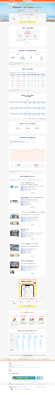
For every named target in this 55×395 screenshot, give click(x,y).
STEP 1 (13, 17)
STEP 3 (29, 17)
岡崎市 (34, 340)
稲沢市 (40, 339)
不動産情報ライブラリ (19, 63)
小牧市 (23, 342)
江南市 (17, 342)
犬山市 (17, 340)
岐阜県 (17, 349)
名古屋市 (11, 335)
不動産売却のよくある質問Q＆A (35, 367)
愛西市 (17, 339)
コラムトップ (10, 367)
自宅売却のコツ (23, 367)
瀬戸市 (34, 342)
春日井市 (17, 341)
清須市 (40, 341)
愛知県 (29, 349)
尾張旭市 (41, 340)
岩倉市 (23, 340)
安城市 (29, 339)
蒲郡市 (29, 341)
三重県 (34, 349)
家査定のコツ (26, 367)
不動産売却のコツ (19, 367)
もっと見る (27, 131)
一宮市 (34, 339)
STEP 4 (37, 17)
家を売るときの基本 (14, 367)
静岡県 (23, 349)
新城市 (29, 342)
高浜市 (40, 342)
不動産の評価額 (30, 367)
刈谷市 (23, 341)
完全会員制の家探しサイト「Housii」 (13, 371)
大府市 (29, 340)
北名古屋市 (35, 341)
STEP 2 (21, 17)
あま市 (23, 339)
